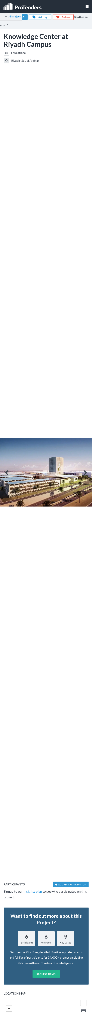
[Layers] (83, 1003)
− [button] (9, 1008)
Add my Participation (72, 884)
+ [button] (9, 1003)
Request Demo (46, 974)
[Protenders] (22, 5)
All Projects (15, 16)
